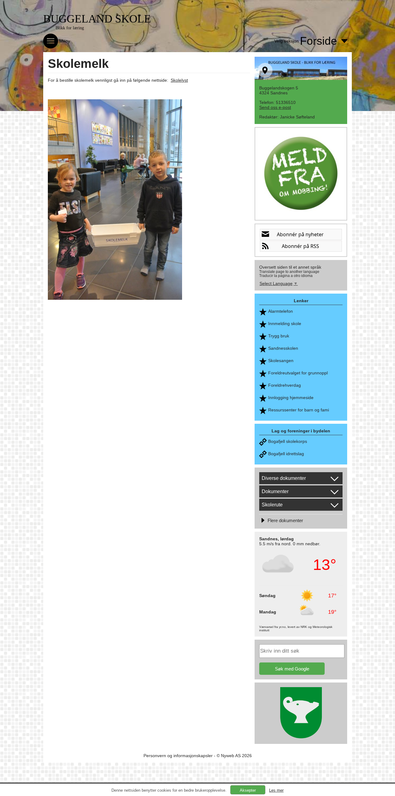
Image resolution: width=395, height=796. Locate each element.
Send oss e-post (275, 107)
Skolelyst (179, 80)
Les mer (276, 790)
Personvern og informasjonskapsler (178, 755)
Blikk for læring (70, 28)
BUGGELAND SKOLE (97, 19)
